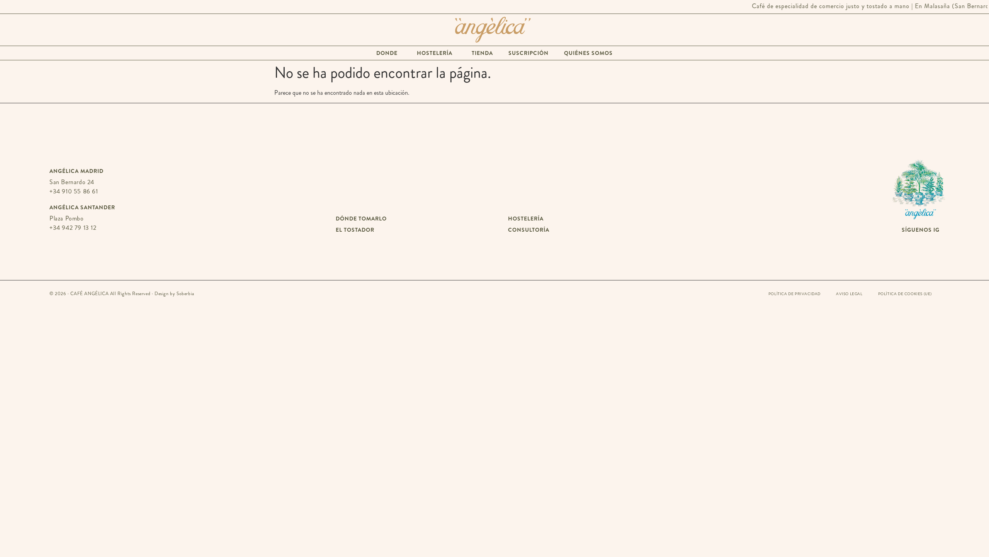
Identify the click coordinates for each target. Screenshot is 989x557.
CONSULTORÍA (528, 230)
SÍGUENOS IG (921, 230)
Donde (387, 53)
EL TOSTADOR (355, 230)
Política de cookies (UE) (905, 294)
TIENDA (482, 53)
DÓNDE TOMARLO (361, 218)
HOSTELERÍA (526, 218)
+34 (73, 191)
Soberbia (185, 293)
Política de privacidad (794, 294)
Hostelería (434, 53)
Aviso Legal (849, 294)
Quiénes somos (588, 53)
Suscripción (528, 53)
